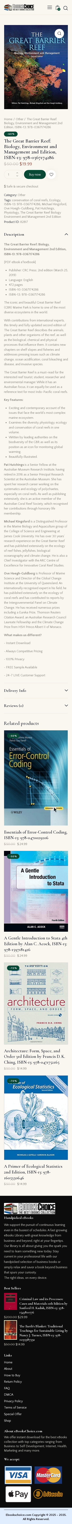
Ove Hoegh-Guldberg (19, 208)
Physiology (11, 212)
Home (8, 119)
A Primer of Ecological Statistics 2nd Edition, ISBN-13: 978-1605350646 (33, 1172)
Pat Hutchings (44, 208)
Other (19, 119)
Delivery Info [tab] (15, 690)
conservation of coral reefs (30, 200)
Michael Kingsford (54, 204)
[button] (49, 7)
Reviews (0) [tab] (13, 705)
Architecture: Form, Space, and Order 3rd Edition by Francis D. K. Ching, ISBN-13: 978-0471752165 (34, 1056)
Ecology (54, 200)
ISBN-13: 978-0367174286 (22, 204)
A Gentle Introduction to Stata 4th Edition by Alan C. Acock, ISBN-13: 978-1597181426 (35, 943)
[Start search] (65, 8)
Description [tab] (14, 234)
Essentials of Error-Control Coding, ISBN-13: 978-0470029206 (35, 835)
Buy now (35, 174)
